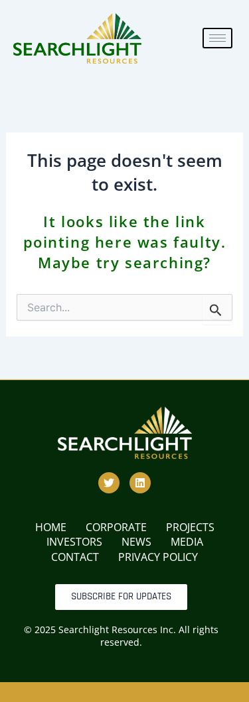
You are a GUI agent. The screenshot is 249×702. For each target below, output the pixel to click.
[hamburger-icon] (217, 38)
